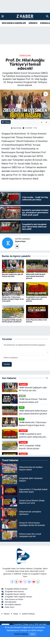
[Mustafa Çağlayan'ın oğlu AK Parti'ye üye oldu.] (13, 266)
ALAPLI (22, 396)
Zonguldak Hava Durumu (14, 591)
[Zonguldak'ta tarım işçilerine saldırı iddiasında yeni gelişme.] (37, 289)
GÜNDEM (33, 23)
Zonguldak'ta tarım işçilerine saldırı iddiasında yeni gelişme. (36, 299)
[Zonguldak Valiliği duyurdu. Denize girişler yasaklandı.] (13, 311)
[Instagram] (25, 582)
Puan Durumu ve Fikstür (14, 599)
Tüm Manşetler (10, 602)
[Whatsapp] (38, 582)
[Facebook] (12, 582)
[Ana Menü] (3, 16)
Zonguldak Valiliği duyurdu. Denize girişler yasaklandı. (12, 321)
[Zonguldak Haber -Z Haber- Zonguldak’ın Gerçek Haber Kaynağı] (25, 16)
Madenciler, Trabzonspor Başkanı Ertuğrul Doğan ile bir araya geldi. (13, 299)
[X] (16, 582)
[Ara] (47, 16)
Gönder (7, 364)
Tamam (32, 634)
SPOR (21, 407)
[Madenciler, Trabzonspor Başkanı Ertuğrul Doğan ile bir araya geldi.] (13, 289)
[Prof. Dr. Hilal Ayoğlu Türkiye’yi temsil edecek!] (25, 104)
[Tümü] (47, 378)
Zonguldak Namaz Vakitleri (15, 594)
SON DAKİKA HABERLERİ (14, 23)
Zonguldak (25, 55)
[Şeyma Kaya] (7, 243)
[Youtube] (34, 582)
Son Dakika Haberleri (13, 604)
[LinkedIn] (29, 582)
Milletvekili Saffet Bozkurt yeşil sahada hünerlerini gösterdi (35, 276)
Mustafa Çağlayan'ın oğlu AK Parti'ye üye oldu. (12, 275)
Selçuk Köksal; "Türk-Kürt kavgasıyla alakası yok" (33, 400)
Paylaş (7, 122)
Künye (15, 614)
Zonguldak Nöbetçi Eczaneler (16, 589)
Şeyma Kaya (17, 128)
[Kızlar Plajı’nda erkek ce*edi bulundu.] (37, 311)
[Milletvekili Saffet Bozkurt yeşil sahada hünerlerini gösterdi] (37, 266)
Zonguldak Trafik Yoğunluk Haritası (18, 597)
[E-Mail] (17, 246)
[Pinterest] (21, 582)
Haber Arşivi (9, 607)
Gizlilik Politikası (28, 614)
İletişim (7, 614)
